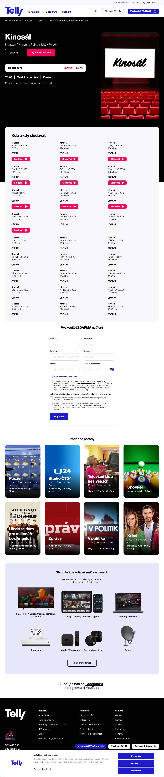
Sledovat (14, 52)
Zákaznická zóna (121, 2)
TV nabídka (33, 11)
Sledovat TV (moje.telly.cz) (51, 738)
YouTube (93, 688)
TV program (50, 11)
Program (28, 20)
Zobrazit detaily (41, 769)
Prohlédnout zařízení (82, 662)
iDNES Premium (122, 738)
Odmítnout (136, 771)
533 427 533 (12, 745)
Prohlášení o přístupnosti (91, 733)
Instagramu (73, 688)
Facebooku (94, 684)
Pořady (74, 20)
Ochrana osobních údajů (91, 724)
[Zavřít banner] (160, 754)
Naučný (50, 20)
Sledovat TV (111, 11)
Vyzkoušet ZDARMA (141, 11)
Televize (18, 20)
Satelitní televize (46, 720)
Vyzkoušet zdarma (41, 52)
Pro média (120, 729)
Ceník (41, 733)
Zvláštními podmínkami (85, 383)
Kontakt (136, 2)
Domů (8, 20)
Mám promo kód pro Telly (65, 377)
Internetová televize (48, 715)
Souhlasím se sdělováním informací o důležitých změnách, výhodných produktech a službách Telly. (80, 399)
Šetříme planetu (87, 729)
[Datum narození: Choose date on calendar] (113, 369)
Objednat (59, 416)
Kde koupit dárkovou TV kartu (52, 724)
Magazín (39, 20)
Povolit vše (136, 756)
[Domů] (14, 11)
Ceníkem (100, 383)
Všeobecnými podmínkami (64, 383)
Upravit (134, 763)
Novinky (119, 724)
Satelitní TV (85, 720)
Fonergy (119, 733)
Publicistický (62, 20)
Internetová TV (87, 715)
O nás (118, 715)
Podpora (66, 11)
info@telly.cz (12, 749)
